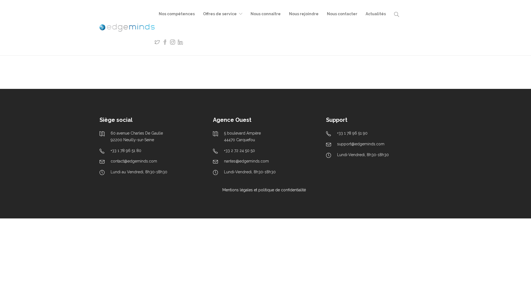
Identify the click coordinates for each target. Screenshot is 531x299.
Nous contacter (342, 14)
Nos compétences (177, 14)
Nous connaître (266, 14)
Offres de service (220, 14)
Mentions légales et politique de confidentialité (264, 190)
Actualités (376, 14)
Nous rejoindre (304, 14)
